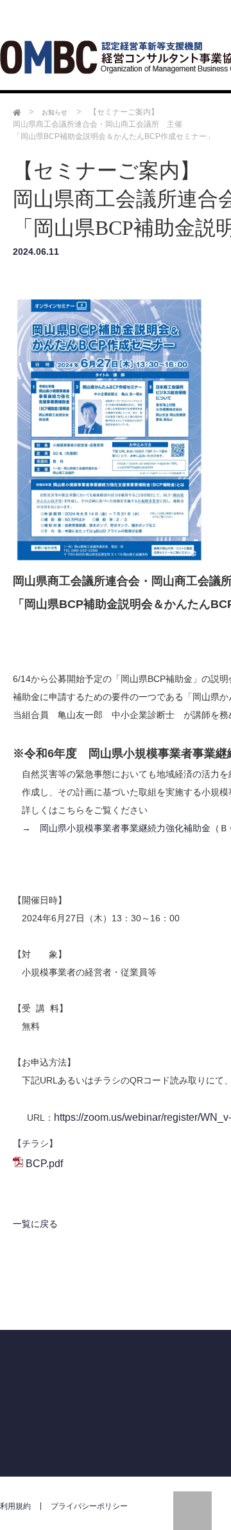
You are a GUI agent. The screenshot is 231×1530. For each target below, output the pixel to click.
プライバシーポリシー (89, 1510)
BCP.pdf (44, 1163)
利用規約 (15, 1510)
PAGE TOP (192, 1510)
